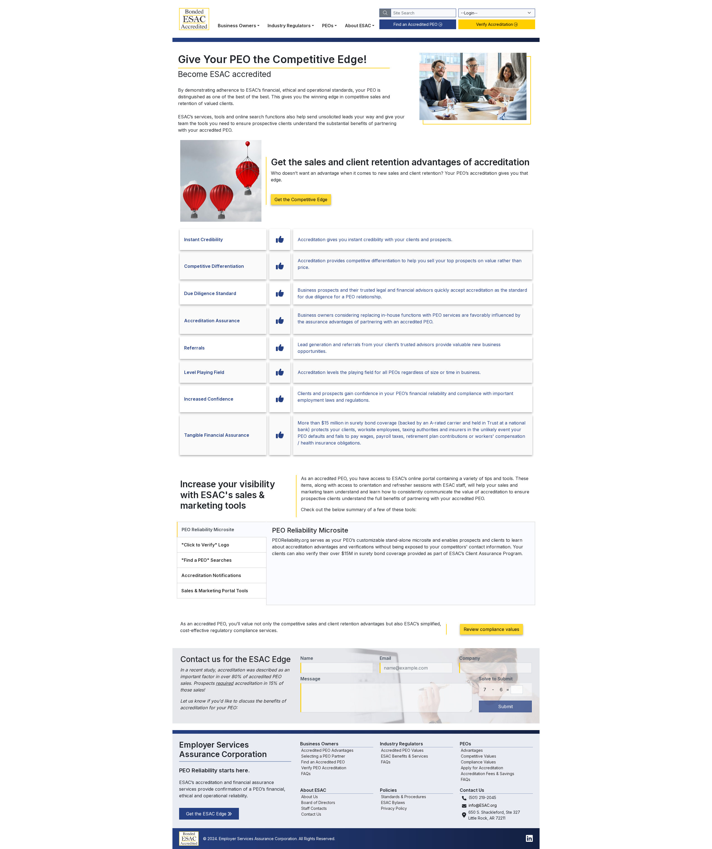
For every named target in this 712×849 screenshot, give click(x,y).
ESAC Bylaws (393, 802)
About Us (309, 796)
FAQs (306, 773)
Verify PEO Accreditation (323, 767)
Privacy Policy (394, 808)
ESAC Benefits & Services (404, 756)
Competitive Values (478, 756)
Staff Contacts (314, 808)
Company (469, 658)
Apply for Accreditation (482, 767)
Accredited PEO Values (402, 750)
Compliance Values (478, 762)
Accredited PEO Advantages (327, 750)
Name (306, 658)
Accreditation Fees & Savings (487, 773)
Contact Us (311, 814)
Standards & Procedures (403, 796)
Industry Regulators (289, 25)
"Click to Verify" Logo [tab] (205, 545)
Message (310, 678)
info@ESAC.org (483, 805)
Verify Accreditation (495, 24)
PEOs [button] (327, 25)
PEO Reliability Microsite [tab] (208, 529)
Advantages (472, 750)
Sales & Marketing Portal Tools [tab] (214, 590)
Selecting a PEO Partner (323, 756)
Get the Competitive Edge (301, 199)
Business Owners (237, 25)
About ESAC (358, 25)
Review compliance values (491, 629)
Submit (505, 706)
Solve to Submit (496, 678)
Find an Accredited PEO (416, 24)
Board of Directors (318, 802)
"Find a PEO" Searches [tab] (206, 560)
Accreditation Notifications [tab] (211, 575)
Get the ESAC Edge (207, 813)
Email (385, 658)
